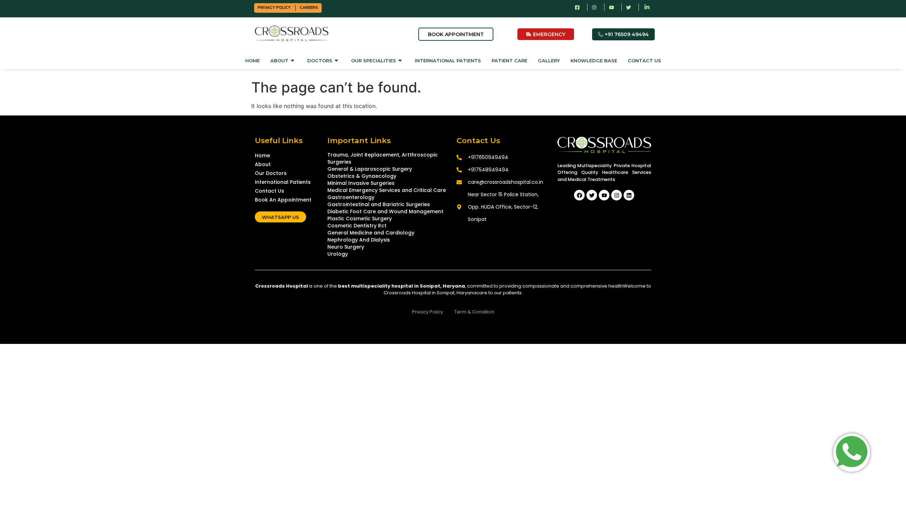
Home (252, 60)
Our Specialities (373, 60)
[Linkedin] (629, 195)
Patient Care (509, 60)
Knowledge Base (593, 60)
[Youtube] (604, 195)
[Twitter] (591, 195)
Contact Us (644, 60)
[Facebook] (579, 195)
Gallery (549, 60)
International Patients (448, 60)
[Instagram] (616, 195)
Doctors (319, 60)
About (279, 60)
